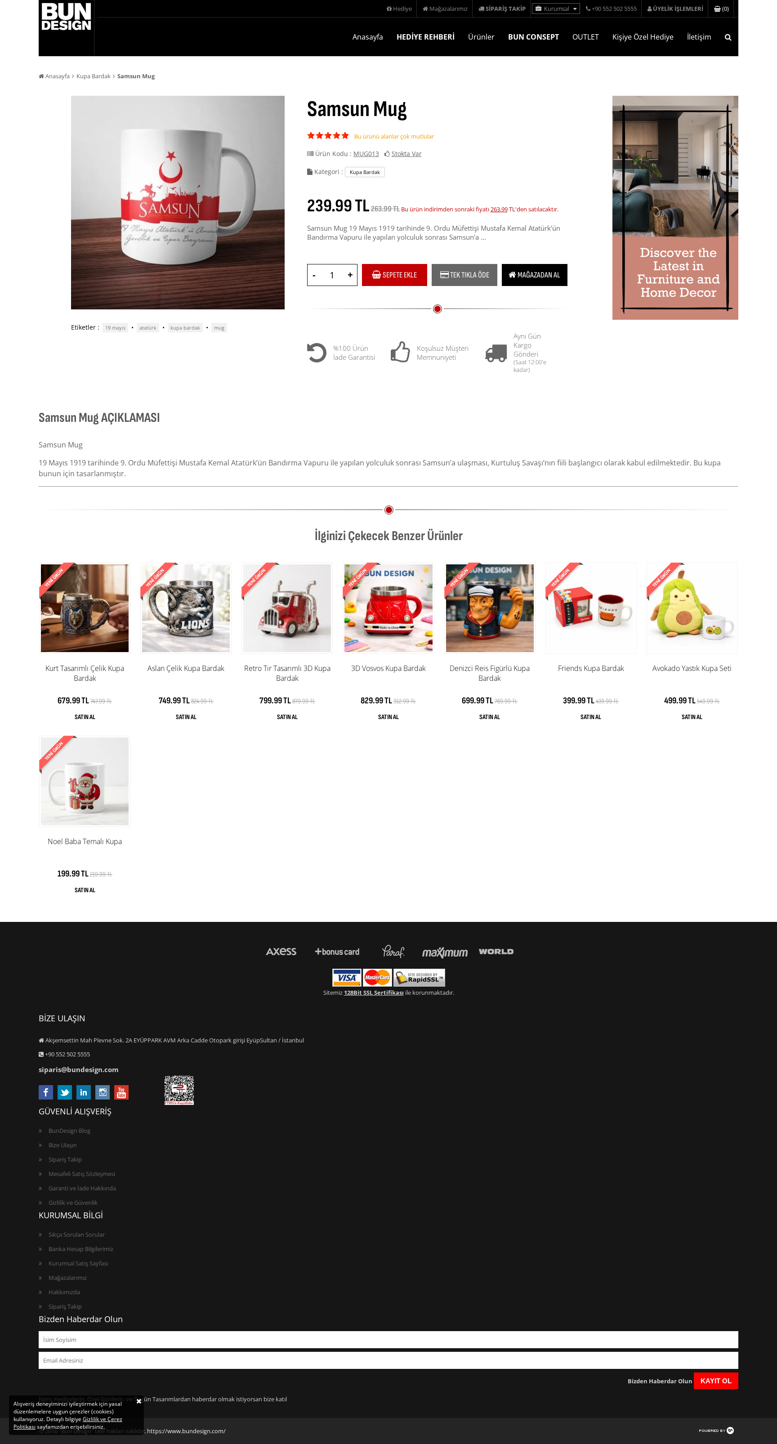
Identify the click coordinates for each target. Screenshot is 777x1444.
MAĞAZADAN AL (538, 275)
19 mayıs (115, 327)
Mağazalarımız (448, 8)
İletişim (699, 37)
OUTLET (585, 37)
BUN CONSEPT (533, 37)
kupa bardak (185, 327)
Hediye (402, 8)
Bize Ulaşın (63, 1145)
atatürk (147, 327)
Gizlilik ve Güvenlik (73, 1202)
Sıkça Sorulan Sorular (77, 1234)
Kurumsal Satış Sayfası (78, 1263)
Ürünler (481, 37)
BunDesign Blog (69, 1131)
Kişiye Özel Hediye (643, 37)
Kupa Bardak (93, 76)
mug (219, 327)
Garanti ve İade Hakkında (82, 1188)
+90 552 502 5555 (613, 8)
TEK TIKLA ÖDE (469, 275)
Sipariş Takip (65, 1159)
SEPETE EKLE (399, 275)
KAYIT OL (716, 1381)
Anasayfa (368, 37)
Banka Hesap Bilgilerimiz (81, 1249)
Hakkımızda (64, 1292)
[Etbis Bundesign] (179, 1103)
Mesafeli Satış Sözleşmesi (82, 1174)
